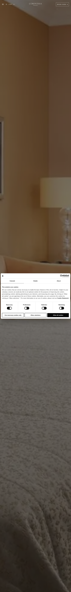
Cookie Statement (63, 298)
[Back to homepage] (35, 4)
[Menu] (3, 4)
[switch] (26, 308)
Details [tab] (35, 281)
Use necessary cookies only (13, 315)
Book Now (61, 4)
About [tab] (59, 281)
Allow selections (36, 315)
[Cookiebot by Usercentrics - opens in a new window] (61, 276)
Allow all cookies (58, 315)
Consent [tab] (12, 281)
